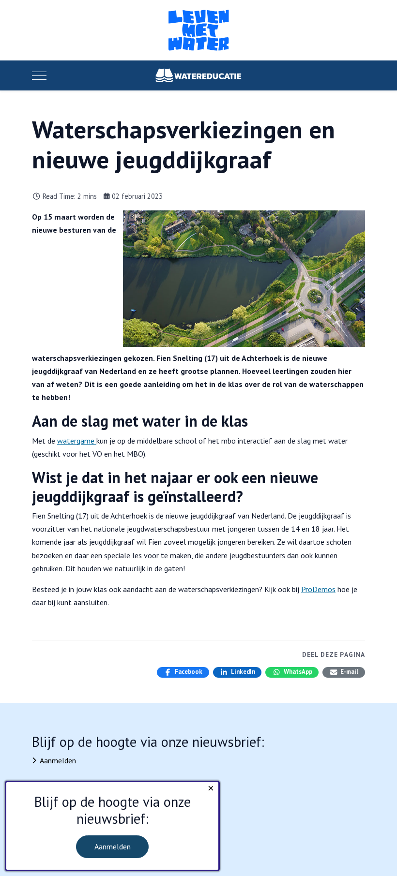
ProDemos (318, 589)
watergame (76, 440)
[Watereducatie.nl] (198, 75)
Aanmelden (58, 760)
